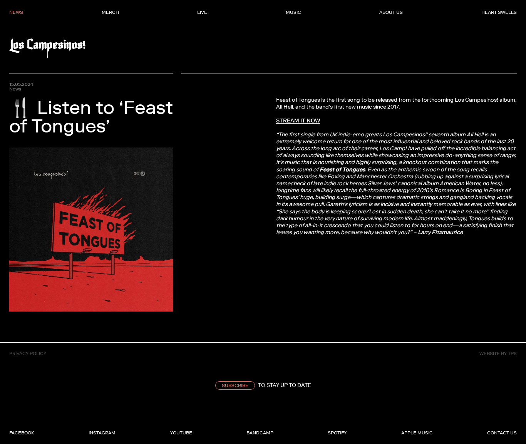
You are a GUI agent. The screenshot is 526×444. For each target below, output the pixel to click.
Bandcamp (259, 433)
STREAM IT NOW (298, 120)
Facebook (21, 433)
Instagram (102, 433)
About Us (391, 12)
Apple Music (417, 433)
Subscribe (235, 385)
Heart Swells (499, 12)
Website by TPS (498, 353)
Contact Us (502, 433)
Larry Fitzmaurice (440, 232)
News (16, 12)
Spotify (337, 433)
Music (293, 12)
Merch (110, 12)
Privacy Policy (27, 353)
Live (202, 12)
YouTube (181, 433)
